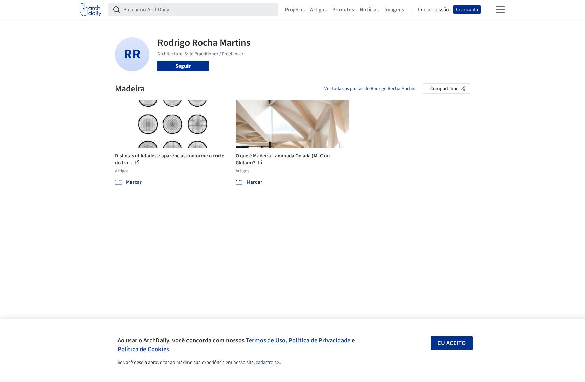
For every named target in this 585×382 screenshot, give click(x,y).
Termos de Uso (265, 340)
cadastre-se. (268, 362)
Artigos (318, 9)
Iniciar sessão (433, 9)
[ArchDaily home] (90, 9)
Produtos (343, 9)
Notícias (369, 9)
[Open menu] (500, 9)
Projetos (295, 9)
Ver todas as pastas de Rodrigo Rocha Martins (370, 88)
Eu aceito (451, 343)
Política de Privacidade (319, 340)
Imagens (394, 9)
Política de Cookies (143, 349)
